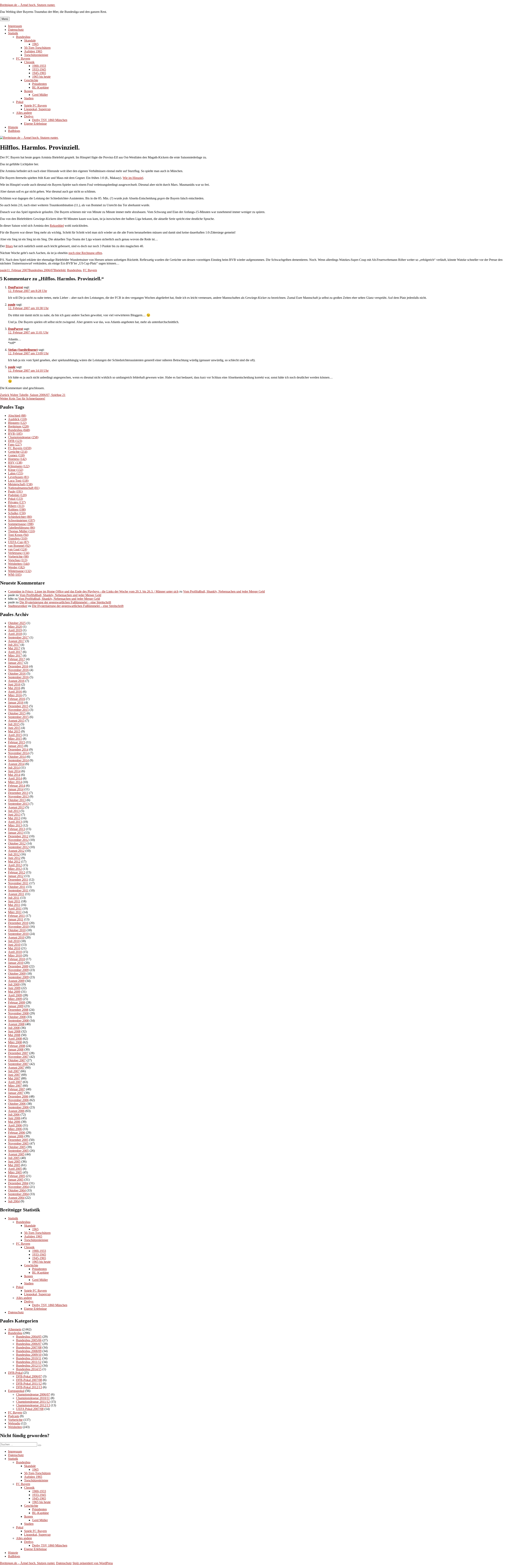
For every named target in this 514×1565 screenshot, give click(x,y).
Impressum (15, 26)
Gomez (16, 455)
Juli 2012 (14, 854)
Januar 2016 (15, 702)
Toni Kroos (18, 535)
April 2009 (15, 995)
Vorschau (17, 560)
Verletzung (18, 553)
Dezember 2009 (18, 966)
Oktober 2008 (17, 1017)
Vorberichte (18, 556)
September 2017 (18, 637)
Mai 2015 (14, 731)
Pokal (19, 102)
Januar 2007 (15, 1093)
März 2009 (15, 999)
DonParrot (15, 287)
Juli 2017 (14, 644)
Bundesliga (23, 37)
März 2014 (15, 782)
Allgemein (14, 1329)
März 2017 (15, 655)
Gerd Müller (40, 94)
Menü (5, 18)
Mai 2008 (14, 1035)
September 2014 (18, 760)
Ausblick (17, 419)
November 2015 (18, 709)
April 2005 (15, 1168)
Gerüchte (17, 451)
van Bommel (19, 545)
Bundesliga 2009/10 (29, 1354)
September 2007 (18, 1064)
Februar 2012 (16, 872)
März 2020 (15, 626)
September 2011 (18, 890)
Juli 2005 (14, 1158)
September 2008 (18, 1020)
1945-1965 (39, 73)
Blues (9, 246)
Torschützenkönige (36, 55)
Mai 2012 (14, 861)
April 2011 (15, 908)
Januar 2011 (15, 919)
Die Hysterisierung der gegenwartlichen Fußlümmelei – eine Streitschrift (65, 602)
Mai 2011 (14, 905)
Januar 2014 (15, 789)
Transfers (17, 538)
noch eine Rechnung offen (85, 253)
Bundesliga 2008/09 (29, 1351)
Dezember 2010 (18, 923)
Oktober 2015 (17, 713)
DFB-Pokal (15, 1372)
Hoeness (17, 459)
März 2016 (15, 695)
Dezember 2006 (18, 1096)
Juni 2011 (14, 901)
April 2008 (15, 1038)
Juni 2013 (14, 814)
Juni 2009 (14, 988)
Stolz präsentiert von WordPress (92, 1563)
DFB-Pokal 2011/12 (29, 1383)
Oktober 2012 (17, 843)
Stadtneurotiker (17, 606)
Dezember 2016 (18, 666)
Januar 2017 (15, 662)
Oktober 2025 (17, 623)
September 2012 (18, 847)
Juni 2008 (14, 1031)
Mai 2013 (14, 818)
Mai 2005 (14, 1165)
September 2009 (18, 977)
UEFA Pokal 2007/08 (30, 1409)
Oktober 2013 (17, 800)
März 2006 (15, 1129)
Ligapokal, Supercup (37, 109)
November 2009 (18, 970)
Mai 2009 (14, 991)
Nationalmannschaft (23, 488)
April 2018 (15, 634)
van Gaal (17, 549)
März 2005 (15, 1172)
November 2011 (18, 883)
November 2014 (18, 753)
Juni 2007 (14, 1074)
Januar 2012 (15, 876)
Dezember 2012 (18, 836)
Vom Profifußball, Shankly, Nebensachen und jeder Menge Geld (224, 591)
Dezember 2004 (18, 1183)
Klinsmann (19, 466)
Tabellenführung (21, 527)
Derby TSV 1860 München (49, 120)
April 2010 (15, 952)
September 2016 (18, 677)
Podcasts (13, 1416)
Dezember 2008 (18, 1009)
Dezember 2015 (18, 706)
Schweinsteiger (21, 520)
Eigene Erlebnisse (35, 123)
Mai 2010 (14, 948)
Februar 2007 (16, 1089)
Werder (16, 567)
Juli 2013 (14, 811)
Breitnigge (18, 426)
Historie (13, 127)
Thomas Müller (21, 531)
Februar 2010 (16, 959)
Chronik (29, 62)
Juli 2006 (14, 1114)
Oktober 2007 (17, 1060)
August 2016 (16, 681)
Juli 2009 (14, 984)
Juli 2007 (14, 1071)
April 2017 (15, 652)
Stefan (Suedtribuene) (23, 349)
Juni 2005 (14, 1161)
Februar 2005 (16, 1176)
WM (14, 574)
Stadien (29, 98)
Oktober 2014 (17, 756)
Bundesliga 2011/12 (28, 1362)
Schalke (17, 513)
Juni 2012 (14, 858)
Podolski (17, 495)
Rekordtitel (57, 225)
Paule (15, 491)
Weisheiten (19, 563)
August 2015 (16, 720)
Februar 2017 (16, 659)
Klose (15, 469)
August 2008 (16, 1024)
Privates (17, 502)
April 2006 (15, 1125)
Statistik (13, 33)
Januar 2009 (15, 1006)
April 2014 (15, 778)
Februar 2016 (16, 699)
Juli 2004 (14, 1201)
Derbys (28, 116)
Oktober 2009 (17, 973)
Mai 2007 (14, 1078)
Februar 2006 (16, 1132)
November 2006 (18, 1100)
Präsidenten (39, 84)
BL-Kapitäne (40, 87)
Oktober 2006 (17, 1103)
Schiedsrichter (20, 516)
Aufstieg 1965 (33, 51)
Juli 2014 (14, 767)
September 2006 (18, 1107)
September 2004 (18, 1194)
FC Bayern (23, 58)
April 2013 (15, 821)
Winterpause (19, 571)
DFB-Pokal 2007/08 (29, 1380)
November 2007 (18, 1056)
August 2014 (16, 764)
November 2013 (18, 796)
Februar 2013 (16, 829)
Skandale (30, 40)
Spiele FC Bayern (35, 105)
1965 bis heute (41, 76)
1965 (35, 44)
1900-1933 (39, 65)
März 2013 (15, 825)
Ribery (16, 506)
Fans (15, 444)
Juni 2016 (14, 684)
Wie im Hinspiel (133, 178)
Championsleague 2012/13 (33, 1405)
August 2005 (16, 1154)
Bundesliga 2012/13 (29, 1365)
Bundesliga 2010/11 (28, 1358)
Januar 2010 (15, 962)
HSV (15, 462)
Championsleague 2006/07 (33, 1394)
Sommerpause (21, 524)
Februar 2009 (16, 1002)
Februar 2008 (16, 1046)
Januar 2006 (15, 1136)
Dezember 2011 (18, 879)
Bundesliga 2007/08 (29, 1347)
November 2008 (18, 1013)
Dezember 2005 (18, 1140)
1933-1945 (39, 69)
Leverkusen (18, 477)
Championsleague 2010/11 (33, 1398)
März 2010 (15, 955)
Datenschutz (16, 29)
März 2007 (15, 1085)
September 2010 (18, 934)
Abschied (17, 415)
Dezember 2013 (18, 793)
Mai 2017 (14, 648)
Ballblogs (14, 131)
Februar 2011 (16, 915)
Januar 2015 (15, 746)
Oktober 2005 (17, 1147)
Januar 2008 (15, 1049)
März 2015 (15, 738)
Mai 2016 (14, 688)
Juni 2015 (14, 727)
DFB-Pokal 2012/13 (29, 1387)
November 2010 (18, 926)
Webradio (14, 1423)
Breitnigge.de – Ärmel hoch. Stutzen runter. (27, 5)
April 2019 (15, 630)
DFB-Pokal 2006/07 (29, 1376)
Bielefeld (59, 270)
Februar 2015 (16, 742)
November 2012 (18, 840)
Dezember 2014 (18, 749)
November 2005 (18, 1143)
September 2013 (18, 803)
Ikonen (28, 91)
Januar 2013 (15, 832)
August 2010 (16, 937)
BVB (15, 433)
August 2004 (16, 1197)
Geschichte (31, 80)
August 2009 (16, 980)
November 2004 (18, 1187)
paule (3, 270)
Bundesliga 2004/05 (29, 1336)
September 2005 (18, 1150)
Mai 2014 (14, 774)
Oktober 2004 (17, 1190)
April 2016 (15, 691)
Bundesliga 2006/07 (41, 270)
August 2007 (16, 1067)
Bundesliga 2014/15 (29, 1369)
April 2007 (15, 1082)
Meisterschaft (20, 484)
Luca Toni (18, 480)
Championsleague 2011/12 (33, 1401)
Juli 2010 (14, 941)
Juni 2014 (14, 771)
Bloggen (17, 422)
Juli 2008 (14, 1027)
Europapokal (16, 1391)
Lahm (15, 473)
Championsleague (23, 437)
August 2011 (16, 894)
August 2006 (16, 1111)
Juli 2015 (14, 724)
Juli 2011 (13, 897)
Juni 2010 (14, 944)
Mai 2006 (14, 1121)
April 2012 (15, 865)
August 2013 (16, 807)
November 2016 (18, 670)
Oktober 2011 (16, 887)
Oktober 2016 (17, 673)
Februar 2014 (16, 785)
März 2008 (15, 1042)
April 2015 (15, 735)
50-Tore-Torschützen (37, 47)
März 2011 (15, 912)
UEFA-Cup (18, 542)
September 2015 (18, 717)
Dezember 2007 (18, 1053)
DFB (15, 441)
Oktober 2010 (17, 930)
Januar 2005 (15, 1179)
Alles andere (24, 112)
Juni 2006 (14, 1118)
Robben (17, 509)
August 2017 (16, 641)
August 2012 (16, 850)
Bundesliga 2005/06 (29, 1340)
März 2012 (15, 868)
